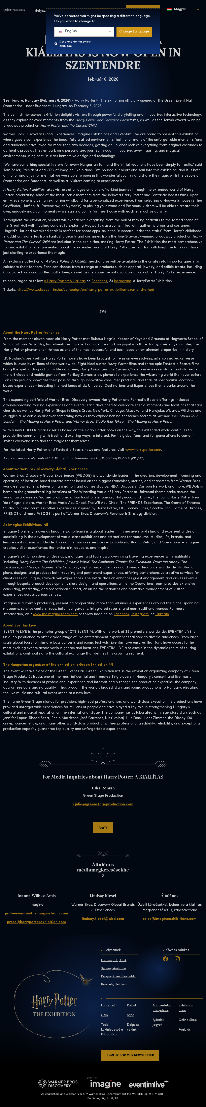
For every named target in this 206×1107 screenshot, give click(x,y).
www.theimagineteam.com (55, 614)
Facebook (99, 281)
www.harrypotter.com (143, 450)
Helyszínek (112, 950)
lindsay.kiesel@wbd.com (103, 919)
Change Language (134, 31)
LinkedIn (162, 614)
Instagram (122, 281)
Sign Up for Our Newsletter (130, 1055)
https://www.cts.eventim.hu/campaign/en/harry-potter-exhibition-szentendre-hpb (85, 290)
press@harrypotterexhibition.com (36, 922)
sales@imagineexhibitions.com (169, 919)
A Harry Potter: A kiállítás (64, 281)
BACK (103, 827)
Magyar (179, 9)
